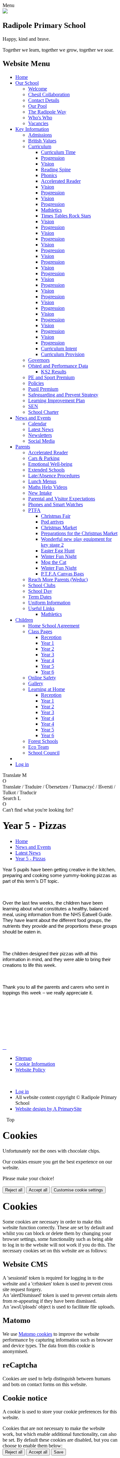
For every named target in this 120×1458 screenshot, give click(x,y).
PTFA (34, 510)
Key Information (32, 129)
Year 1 (47, 643)
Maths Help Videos (47, 487)
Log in (22, 764)
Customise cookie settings (78, 1190)
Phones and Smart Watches (55, 504)
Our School (27, 83)
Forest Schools (43, 741)
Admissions (40, 135)
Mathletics (51, 210)
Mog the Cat (53, 562)
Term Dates (40, 597)
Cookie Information (35, 1064)
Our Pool (37, 106)
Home (21, 77)
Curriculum (39, 146)
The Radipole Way (47, 112)
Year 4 (47, 660)
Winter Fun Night (58, 556)
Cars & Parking (44, 458)
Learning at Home (46, 689)
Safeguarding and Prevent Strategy (63, 394)
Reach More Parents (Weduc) (58, 579)
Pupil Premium (43, 389)
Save (58, 1452)
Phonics (49, 175)
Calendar (37, 423)
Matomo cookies (35, 1334)
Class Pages (40, 631)
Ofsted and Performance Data (58, 366)
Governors (39, 360)
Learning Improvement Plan (56, 400)
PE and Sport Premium (51, 377)
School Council (44, 752)
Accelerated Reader (61, 181)
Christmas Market (59, 527)
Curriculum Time (58, 152)
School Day (40, 591)
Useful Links (41, 608)
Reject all (13, 1190)
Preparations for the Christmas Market (79, 533)
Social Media (41, 441)
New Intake (40, 493)
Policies (36, 383)
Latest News (40, 429)
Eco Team (38, 747)
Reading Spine (56, 169)
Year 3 (47, 654)
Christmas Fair (55, 516)
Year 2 (47, 649)
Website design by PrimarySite (48, 1109)
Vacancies (38, 123)
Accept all (38, 1190)
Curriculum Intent (59, 348)
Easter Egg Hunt (58, 550)
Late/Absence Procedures (54, 475)
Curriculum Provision (62, 354)
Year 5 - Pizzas (30, 858)
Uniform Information (49, 602)
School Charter (43, 412)
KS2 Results (53, 371)
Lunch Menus (42, 481)
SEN (33, 406)
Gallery (35, 683)
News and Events (33, 418)
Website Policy (30, 1069)
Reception (51, 637)
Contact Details (43, 100)
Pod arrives (52, 521)
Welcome (37, 88)
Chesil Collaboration (49, 94)
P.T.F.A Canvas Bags (62, 573)
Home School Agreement (53, 625)
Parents (22, 446)
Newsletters (40, 435)
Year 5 (47, 666)
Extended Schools (46, 470)
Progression (53, 158)
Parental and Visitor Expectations (61, 498)
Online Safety (42, 677)
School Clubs (41, 585)
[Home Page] (5, 11)
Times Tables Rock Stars (66, 215)
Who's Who (40, 117)
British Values (42, 140)
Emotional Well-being (50, 464)
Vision (47, 163)
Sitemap (23, 1058)
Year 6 (47, 672)
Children (24, 620)
